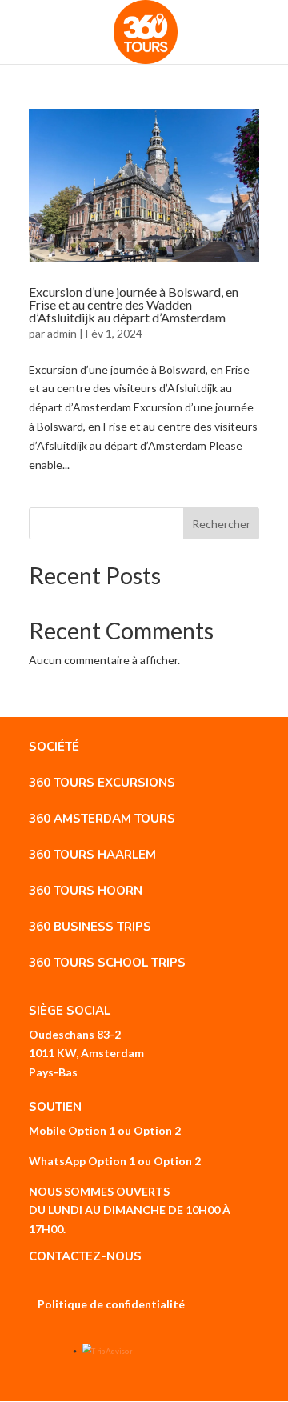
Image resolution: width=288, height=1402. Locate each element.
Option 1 (91, 1130)
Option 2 (157, 1130)
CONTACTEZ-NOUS (85, 1256)
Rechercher (221, 524)
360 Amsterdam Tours (102, 819)
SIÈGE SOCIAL (69, 1011)
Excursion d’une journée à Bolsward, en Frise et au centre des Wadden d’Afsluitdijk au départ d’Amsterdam (133, 304)
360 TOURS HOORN (85, 891)
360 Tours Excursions (102, 783)
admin (62, 333)
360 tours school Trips (107, 963)
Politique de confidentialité (111, 1304)
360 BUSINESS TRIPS (90, 927)
